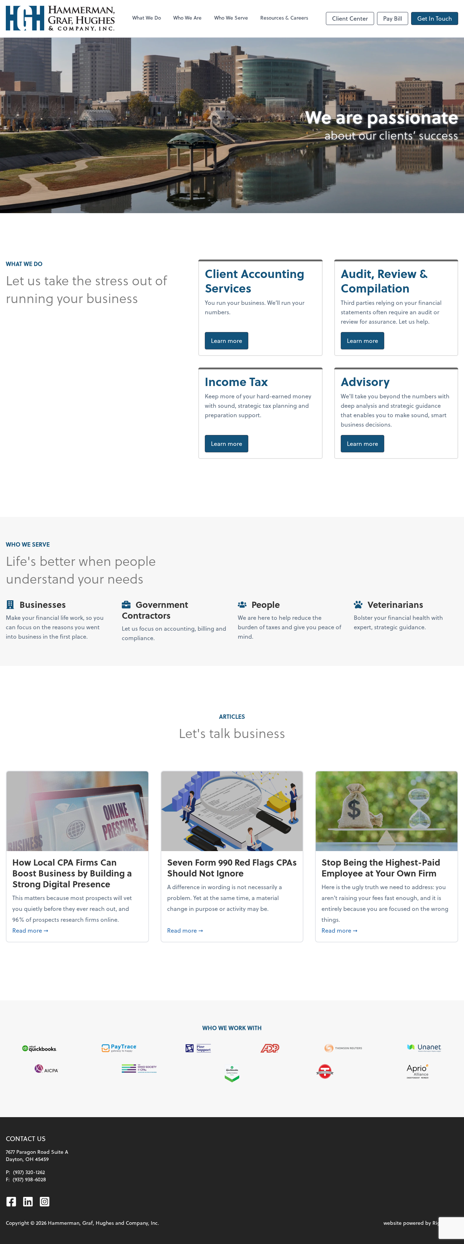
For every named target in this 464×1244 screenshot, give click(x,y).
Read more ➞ (77, 930)
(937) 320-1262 (29, 1172)
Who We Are (187, 17)
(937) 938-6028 (29, 1179)
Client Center (350, 18)
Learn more (229, 340)
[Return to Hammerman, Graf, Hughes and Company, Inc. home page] (60, 18)
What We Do (146, 17)
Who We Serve (231, 17)
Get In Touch (434, 18)
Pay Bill (392, 18)
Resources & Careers (284, 17)
